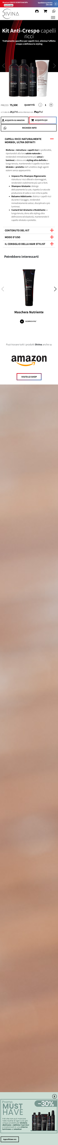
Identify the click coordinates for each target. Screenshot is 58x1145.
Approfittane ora (9, 1139)
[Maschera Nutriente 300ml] (29, 286)
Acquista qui (41, 120)
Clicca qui (8, 5)
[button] (55, 290)
